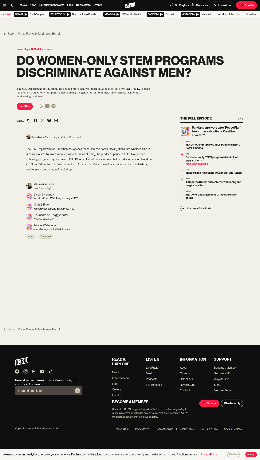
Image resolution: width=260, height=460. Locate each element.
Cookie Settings (233, 429)
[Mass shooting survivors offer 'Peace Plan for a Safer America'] (182, 142)
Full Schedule (154, 384)
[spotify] (53, 107)
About (183, 367)
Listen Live (224, 5)
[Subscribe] (77, 390)
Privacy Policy (140, 429)
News (33, 5)
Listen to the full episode (198, 208)
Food (70, 5)
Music (23, 5)
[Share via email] (56, 121)
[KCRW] (21, 364)
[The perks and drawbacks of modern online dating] (182, 192)
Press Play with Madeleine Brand (35, 49)
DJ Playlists (182, 5)
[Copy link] (28, 121)
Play (27, 106)
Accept (251, 454)
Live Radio (152, 367)
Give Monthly (232, 403)
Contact (185, 390)
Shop (217, 384)
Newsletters (83, 5)
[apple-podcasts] (47, 107)
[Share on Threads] (42, 121)
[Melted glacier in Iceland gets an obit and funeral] (182, 170)
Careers (185, 373)
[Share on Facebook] (35, 121)
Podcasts (202, 5)
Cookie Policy (185, 429)
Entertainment (121, 378)
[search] (14, 5)
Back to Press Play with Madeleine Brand (34, 34)
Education (46, 236)
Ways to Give (221, 379)
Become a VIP (222, 373)
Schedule (251, 14)
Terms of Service (162, 429)
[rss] (41, 107)
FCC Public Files (207, 429)
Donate (249, 5)
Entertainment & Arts (51, 5)
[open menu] (6, 5)
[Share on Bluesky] (49, 121)
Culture (116, 389)
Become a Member (225, 367)
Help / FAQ (186, 379)
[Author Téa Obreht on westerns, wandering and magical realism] (182, 179)
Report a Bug (121, 429)
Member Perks (222, 390)
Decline (233, 454)
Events (98, 5)
